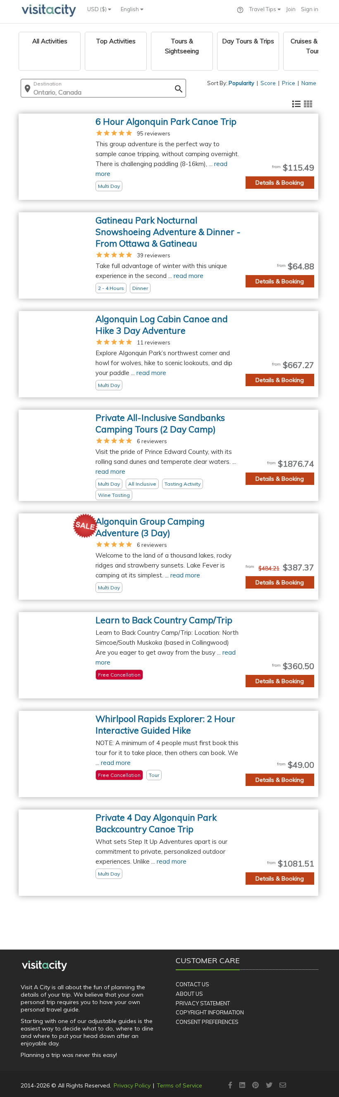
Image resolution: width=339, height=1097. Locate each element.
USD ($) (97, 9)
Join (291, 9)
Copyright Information (210, 1012)
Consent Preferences (207, 1022)
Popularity (241, 83)
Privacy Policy (132, 1085)
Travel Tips (263, 9)
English (130, 9)
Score (268, 83)
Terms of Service (179, 1085)
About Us (189, 993)
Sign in (309, 9)
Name (308, 83)
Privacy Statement (203, 1003)
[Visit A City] (44, 965)
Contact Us (192, 984)
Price (288, 83)
